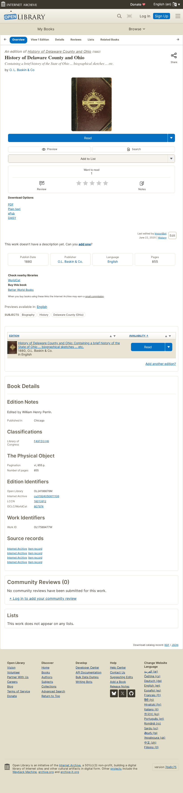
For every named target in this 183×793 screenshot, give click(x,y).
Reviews (76, 39)
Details (59, 39)
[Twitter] (123, 693)
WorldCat (14, 280)
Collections (49, 686)
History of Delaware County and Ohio (59, 51)
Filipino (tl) (151, 747)
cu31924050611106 (46, 496)
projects (116, 768)
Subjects (47, 681)
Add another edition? (161, 364)
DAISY (12, 218)
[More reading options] (171, 138)
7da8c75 (171, 767)
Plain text (14, 209)
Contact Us (117, 672)
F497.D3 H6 (41, 441)
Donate (138, 4)
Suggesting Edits (121, 677)
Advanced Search (53, 691)
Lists (91, 39)
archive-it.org (69, 772)
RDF (166, 645)
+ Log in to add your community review (43, 598)
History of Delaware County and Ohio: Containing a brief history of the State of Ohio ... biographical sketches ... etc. (69, 345)
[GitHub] (131, 693)
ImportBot (160, 233)
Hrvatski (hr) (152, 704)
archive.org (46, 772)
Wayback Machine (24, 772)
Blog (10, 686)
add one (85, 244)
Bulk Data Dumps (87, 677)
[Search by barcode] (129, 16)
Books (46, 672)
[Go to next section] (178, 40)
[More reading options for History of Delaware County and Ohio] (171, 159)
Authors (47, 677)
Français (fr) (152, 695)
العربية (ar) (151, 671)
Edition (14, 335)
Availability (139, 335)
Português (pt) (154, 718)
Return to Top (51, 696)
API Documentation (88, 672)
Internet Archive (17, 548)
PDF (10, 204)
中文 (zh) (150, 742)
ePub (11, 213)
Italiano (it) (151, 709)
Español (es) (152, 690)
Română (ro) (152, 723)
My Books (45, 29)
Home (45, 667)
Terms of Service (18, 691)
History (162, 237)
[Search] (119, 16)
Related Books (109, 39)
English (113, 261)
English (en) (152, 685)
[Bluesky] (114, 693)
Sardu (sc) (151, 728)
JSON (175, 645)
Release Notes (119, 686)
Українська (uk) (154, 737)
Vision (11, 667)
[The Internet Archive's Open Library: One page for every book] (24, 16)
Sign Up (161, 16)
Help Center (118, 667)
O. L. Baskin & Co (21, 70)
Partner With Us (18, 677)
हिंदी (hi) (149, 700)
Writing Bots (84, 681)
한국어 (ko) (151, 714)
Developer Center (87, 667)
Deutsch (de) (153, 681)
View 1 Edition (40, 39)
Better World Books (21, 289)
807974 (39, 506)
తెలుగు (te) (151, 733)
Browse (135, 29)
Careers (12, 681)
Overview (18, 39)
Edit (172, 235)
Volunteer (13, 672)
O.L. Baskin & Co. (70, 261)
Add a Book (118, 681)
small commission (94, 296)
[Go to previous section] (5, 40)
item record (35, 548)
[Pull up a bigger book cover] (91, 130)
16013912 (40, 501)
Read (88, 138)
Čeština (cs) (152, 676)
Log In (145, 16)
